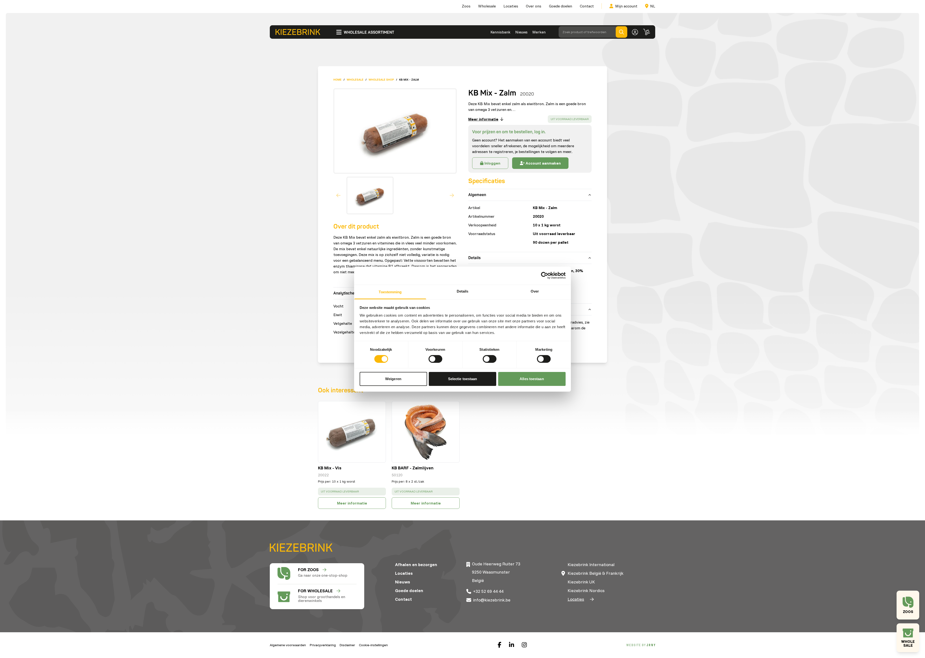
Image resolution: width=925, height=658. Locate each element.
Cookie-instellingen (373, 645)
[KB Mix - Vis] (352, 432)
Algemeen (477, 194)
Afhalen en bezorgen (416, 564)
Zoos (466, 6)
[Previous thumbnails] (338, 195)
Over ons (533, 6)
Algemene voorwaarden (288, 645)
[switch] (435, 359)
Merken (539, 32)
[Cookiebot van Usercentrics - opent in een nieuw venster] (544, 275)
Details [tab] (463, 291)
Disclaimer (347, 645)
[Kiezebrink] (298, 32)
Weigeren (393, 379)
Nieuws (521, 32)
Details (474, 258)
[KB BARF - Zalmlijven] (426, 432)
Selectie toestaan (462, 379)
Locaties (510, 6)
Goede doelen (560, 6)
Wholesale (487, 6)
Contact (587, 6)
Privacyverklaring (323, 645)
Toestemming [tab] (390, 292)
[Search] (621, 32)
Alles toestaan (532, 379)
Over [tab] (535, 291)
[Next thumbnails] (452, 195)
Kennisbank (500, 32)
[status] (570, 119)
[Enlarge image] (393, 131)
